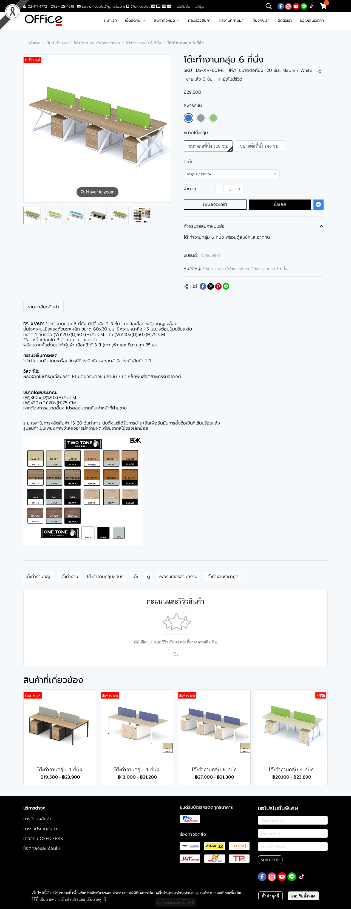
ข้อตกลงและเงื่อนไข (41, 848)
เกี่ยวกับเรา (260, 20)
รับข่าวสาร (270, 859)
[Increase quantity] (240, 189)
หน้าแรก (110, 20)
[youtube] (296, 6)
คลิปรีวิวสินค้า (199, 20)
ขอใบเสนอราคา (312, 20)
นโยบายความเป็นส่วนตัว (58, 899)
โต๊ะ (135, 576)
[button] (268, 6)
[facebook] (281, 6)
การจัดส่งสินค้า (37, 819)
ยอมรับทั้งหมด (303, 895)
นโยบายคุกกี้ (96, 899)
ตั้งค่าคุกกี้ (270, 895)
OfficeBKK (210, 255)
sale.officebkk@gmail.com (103, 6)
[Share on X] (210, 286)
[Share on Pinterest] (218, 286)
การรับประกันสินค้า (40, 828)
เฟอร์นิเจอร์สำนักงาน (178, 576)
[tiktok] (311, 6)
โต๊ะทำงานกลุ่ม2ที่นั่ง (105, 576)
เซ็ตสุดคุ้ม (133, 20)
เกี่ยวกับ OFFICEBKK (43, 838)
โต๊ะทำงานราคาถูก (222, 576)
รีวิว (176, 654)
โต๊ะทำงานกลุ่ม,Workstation (97, 43)
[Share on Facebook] (203, 286)
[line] (304, 6)
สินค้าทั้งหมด (165, 20)
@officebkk (140, 6)
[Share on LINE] (226, 286)
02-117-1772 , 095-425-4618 (50, 6)
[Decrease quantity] (219, 189)
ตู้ (148, 576)
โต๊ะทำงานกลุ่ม (39, 576)
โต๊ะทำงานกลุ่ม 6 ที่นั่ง (143, 43)
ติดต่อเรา (285, 20)
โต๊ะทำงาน (69, 576)
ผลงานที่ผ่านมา (231, 20)
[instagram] (288, 6)
